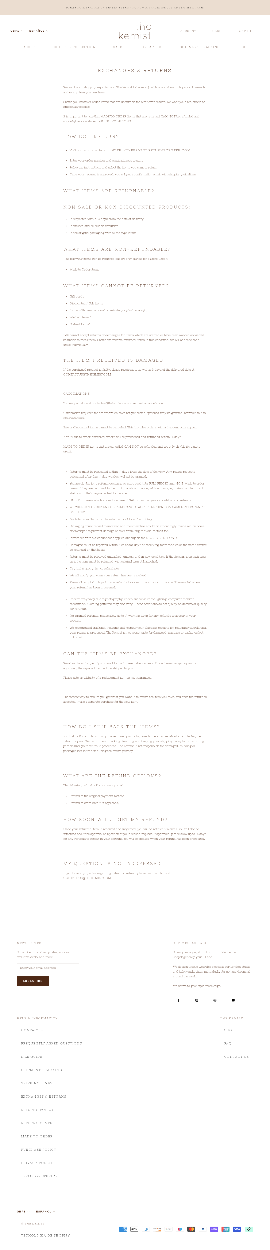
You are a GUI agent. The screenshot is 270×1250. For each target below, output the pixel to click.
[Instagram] (196, 1000)
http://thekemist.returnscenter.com (151, 150)
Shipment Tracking (41, 1070)
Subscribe (33, 981)
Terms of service (39, 1176)
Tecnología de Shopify (45, 1235)
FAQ (228, 1043)
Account (188, 31)
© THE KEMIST (33, 1223)
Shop (229, 1030)
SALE (117, 49)
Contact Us (33, 1030)
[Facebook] (178, 1000)
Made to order (37, 1136)
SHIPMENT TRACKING (200, 49)
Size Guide (31, 1056)
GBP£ (15, 30)
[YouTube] (233, 1000)
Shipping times (37, 1083)
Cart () (247, 30)
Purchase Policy (39, 1149)
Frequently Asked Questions (51, 1043)
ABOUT (29, 49)
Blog (242, 49)
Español (37, 30)
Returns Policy (37, 1109)
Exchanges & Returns (43, 1096)
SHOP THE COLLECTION (74, 47)
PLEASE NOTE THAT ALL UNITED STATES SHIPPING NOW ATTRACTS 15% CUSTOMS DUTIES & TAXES (135, 7)
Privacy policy (37, 1163)
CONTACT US (151, 49)
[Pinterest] (215, 1000)
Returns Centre (38, 1123)
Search (217, 31)
